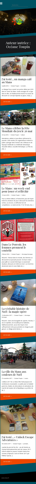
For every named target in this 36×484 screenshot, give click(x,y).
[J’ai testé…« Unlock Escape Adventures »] (18, 418)
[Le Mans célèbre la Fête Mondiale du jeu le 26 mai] (18, 117)
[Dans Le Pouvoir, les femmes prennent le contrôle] (18, 230)
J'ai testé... (23, 86)
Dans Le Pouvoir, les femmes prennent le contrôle (14, 247)
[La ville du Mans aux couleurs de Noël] (18, 355)
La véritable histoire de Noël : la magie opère (15, 310)
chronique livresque (27, 254)
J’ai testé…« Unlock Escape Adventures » (18, 438)
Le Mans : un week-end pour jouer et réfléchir (16, 190)
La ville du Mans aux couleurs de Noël (14, 373)
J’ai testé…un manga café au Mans (17, 80)
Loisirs (26, 378)
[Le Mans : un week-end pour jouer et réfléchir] (18, 174)
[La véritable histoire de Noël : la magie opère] (18, 292)
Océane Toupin (15, 86)
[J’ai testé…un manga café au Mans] (18, 65)
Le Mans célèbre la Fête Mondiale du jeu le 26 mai (17, 129)
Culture (23, 135)
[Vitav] (18, 21)
